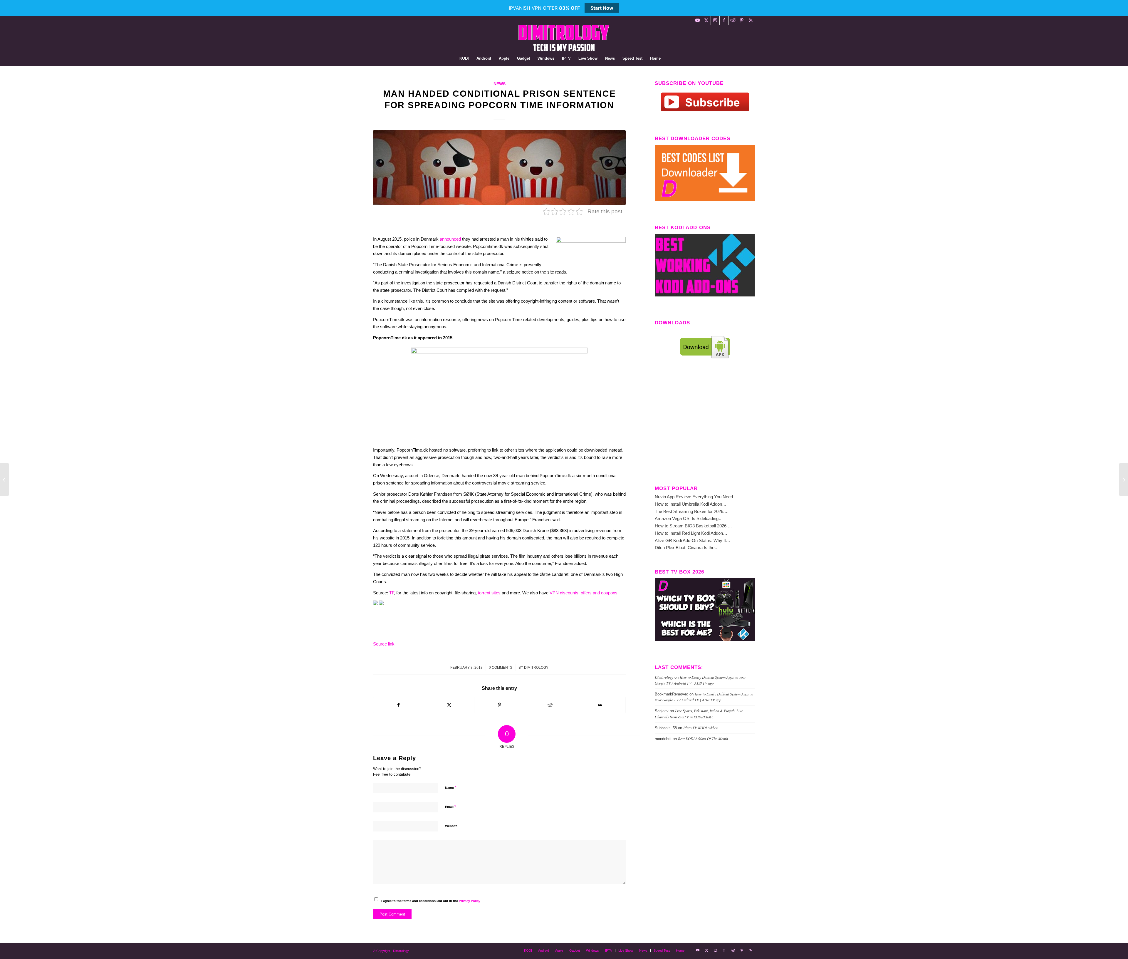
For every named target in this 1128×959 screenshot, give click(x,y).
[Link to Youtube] (697, 20)
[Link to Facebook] (724, 20)
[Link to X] (706, 20)
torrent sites (489, 592)
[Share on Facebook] (398, 705)
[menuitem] (464, 58)
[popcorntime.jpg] (499, 167)
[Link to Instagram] (715, 20)
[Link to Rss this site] (750, 20)
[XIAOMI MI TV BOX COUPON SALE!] (4, 479)
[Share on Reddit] (550, 705)
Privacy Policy (469, 901)
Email (450, 806)
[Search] (668, 58)
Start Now (601, 8)
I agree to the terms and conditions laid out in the (430, 901)
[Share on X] (449, 705)
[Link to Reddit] (732, 20)
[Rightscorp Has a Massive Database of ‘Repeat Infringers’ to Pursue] (1123, 479)
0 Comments (500, 667)
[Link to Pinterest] (741, 20)
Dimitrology (536, 667)
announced (450, 239)
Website (451, 826)
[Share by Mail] (600, 705)
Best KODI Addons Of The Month (703, 738)
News (500, 84)
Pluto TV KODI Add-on (700, 727)
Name (450, 787)
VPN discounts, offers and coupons (583, 592)
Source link (384, 643)
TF (391, 592)
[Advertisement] (705, 427)
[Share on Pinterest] (499, 705)
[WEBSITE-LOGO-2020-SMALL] (564, 38)
